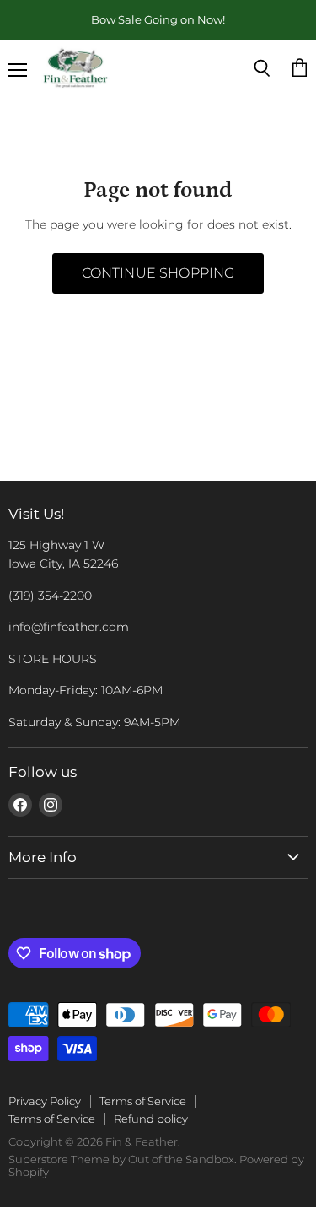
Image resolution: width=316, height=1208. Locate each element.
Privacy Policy (44, 1101)
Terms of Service (142, 1101)
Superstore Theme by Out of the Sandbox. (122, 1159)
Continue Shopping (158, 273)
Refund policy (151, 1118)
